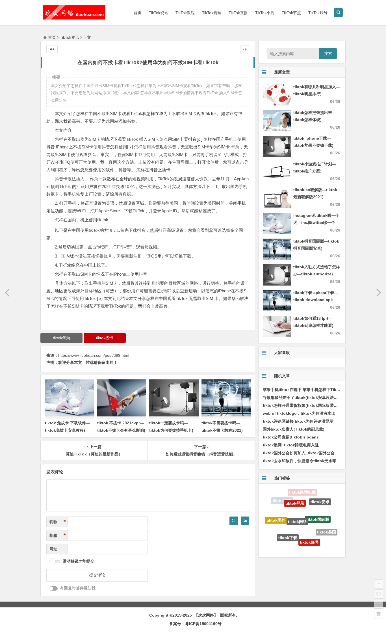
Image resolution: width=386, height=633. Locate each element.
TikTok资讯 (158, 12)
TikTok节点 (291, 12)
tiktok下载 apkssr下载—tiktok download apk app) (315, 299)
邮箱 (57, 535)
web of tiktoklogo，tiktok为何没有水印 (299, 413)
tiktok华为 (61, 338)
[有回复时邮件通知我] (53, 588)
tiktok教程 (317, 544)
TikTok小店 (264, 12)
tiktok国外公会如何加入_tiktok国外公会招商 (302, 453)
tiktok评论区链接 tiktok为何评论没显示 (298, 421)
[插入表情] (233, 521)
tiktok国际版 (317, 509)
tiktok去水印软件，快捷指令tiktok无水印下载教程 (307, 461)
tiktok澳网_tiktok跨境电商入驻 (291, 445)
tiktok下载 (287, 529)
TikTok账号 (318, 12)
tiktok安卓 (320, 499)
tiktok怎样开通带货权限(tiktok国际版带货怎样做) (307, 405)
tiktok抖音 (297, 547)
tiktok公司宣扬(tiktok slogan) (290, 437)
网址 (53, 549)
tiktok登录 (294, 496)
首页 (138, 12)
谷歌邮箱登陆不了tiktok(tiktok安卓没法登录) (303, 397)
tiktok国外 (275, 515)
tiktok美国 (326, 528)
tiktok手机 (279, 537)
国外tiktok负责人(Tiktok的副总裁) (293, 429)
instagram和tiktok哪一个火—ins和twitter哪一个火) (316, 222)
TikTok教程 (185, 12)
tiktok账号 (309, 534)
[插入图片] (245, 521)
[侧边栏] (244, 49)
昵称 (57, 522)
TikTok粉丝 (211, 12)
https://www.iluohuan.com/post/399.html (93, 355)
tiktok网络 (297, 510)
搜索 (328, 53)
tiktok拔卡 (104, 338)
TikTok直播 (238, 12)
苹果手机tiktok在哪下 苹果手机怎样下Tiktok (302, 389)
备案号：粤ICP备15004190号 (195, 623)
